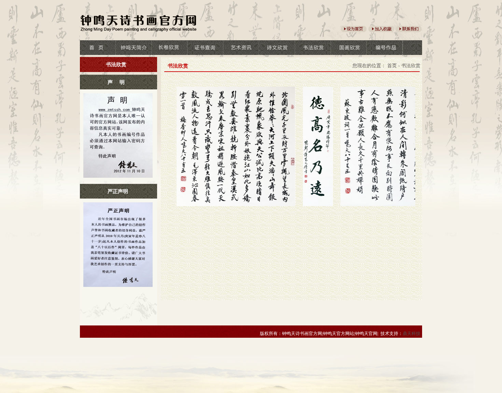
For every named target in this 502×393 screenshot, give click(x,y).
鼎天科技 (411, 333)
